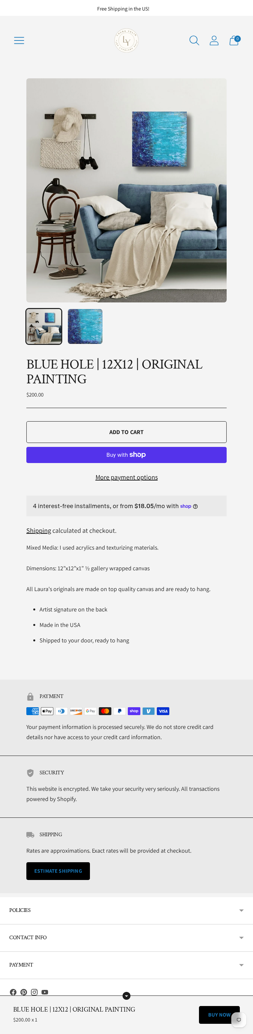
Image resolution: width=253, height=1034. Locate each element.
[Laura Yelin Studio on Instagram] (34, 993)
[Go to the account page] (214, 40)
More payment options (127, 477)
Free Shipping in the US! (123, 8)
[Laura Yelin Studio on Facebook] (13, 993)
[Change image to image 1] (43, 326)
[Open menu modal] (19, 40)
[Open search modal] (194, 40)
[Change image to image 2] (85, 326)
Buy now (219, 1014)
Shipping (38, 530)
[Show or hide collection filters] (126, 996)
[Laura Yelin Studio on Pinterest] (24, 993)
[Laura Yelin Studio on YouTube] (45, 993)
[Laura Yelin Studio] (126, 40)
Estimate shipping (58, 870)
